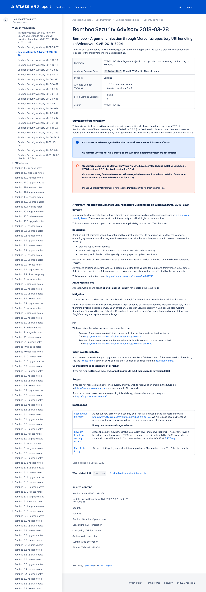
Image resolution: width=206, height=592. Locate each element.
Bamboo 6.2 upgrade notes (28, 438)
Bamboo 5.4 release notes (28, 569)
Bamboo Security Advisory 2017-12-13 (38, 60)
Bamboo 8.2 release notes (28, 298)
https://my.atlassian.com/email (91, 388)
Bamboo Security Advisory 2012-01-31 (38, 122)
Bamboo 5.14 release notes (28, 472)
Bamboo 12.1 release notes (28, 168)
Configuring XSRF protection (87, 524)
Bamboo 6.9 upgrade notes (28, 371)
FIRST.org (170, 438)
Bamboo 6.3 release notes (28, 424)
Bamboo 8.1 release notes (27, 308)
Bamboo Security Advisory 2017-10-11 (38, 64)
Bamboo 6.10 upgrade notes (29, 361)
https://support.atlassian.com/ (90, 396)
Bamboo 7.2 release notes (27, 327)
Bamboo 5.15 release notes (28, 462)
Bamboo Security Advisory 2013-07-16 (38, 98)
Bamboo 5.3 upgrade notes (28, 583)
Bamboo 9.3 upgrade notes (28, 259)
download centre (164, 360)
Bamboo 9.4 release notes (28, 245)
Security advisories (25, 27)
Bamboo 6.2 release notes (28, 433)
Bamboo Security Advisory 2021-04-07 (38, 47)
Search (180, 7)
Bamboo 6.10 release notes (28, 356)
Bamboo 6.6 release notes (28, 395)
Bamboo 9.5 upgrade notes (28, 240)
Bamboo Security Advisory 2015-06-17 (38, 89)
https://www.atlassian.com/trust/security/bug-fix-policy (121, 416)
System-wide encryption (85, 536)
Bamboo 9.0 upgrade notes (28, 293)
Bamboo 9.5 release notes (28, 235)
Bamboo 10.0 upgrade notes (29, 221)
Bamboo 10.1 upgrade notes (29, 211)
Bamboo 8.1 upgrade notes (28, 313)
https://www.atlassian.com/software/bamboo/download (113, 336)
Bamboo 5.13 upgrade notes (29, 487)
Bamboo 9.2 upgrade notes (28, 269)
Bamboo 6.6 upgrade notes (28, 400)
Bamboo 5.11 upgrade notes (29, 506)
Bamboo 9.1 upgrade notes (28, 284)
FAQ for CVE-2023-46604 (86, 547)
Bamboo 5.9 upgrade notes (28, 525)
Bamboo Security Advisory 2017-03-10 (38, 69)
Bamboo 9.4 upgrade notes (28, 250)
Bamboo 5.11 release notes (28, 501)
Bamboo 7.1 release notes (27, 337)
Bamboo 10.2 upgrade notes (29, 201)
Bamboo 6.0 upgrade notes (28, 458)
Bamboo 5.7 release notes (28, 540)
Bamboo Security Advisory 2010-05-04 (38, 137)
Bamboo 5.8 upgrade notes (28, 535)
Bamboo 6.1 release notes (27, 443)
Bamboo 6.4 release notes (28, 414)
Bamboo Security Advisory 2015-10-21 (38, 84)
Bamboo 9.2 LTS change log (29, 274)
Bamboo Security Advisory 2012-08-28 (38, 113)
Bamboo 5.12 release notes (28, 491)
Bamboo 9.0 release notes (28, 288)
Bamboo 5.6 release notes (28, 549)
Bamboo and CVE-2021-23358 (88, 493)
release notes (87, 360)
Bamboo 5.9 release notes (28, 520)
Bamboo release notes (24, 19)
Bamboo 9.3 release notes (28, 255)
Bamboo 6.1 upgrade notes (28, 448)
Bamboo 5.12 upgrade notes (29, 496)
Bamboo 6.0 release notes (28, 453)
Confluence (89, 565)
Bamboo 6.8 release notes (28, 375)
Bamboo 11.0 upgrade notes (29, 192)
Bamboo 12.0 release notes (28, 177)
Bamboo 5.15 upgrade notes (29, 467)
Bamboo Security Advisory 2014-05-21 (38, 103)
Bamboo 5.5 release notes (28, 559)
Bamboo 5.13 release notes (28, 482)
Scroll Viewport (105, 565)
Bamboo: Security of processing (89, 519)
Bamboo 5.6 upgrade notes (28, 554)
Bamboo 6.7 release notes (28, 385)
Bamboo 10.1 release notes (28, 206)
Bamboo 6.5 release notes (28, 404)
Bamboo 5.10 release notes (28, 511)
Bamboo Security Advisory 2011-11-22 (38, 127)
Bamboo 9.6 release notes (28, 226)
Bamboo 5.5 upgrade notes (28, 564)
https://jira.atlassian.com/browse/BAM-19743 (129, 276)
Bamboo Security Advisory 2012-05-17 (38, 118)
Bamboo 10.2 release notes (28, 197)
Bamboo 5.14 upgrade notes (29, 477)
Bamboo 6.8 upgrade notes (28, 380)
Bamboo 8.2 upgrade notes (28, 303)
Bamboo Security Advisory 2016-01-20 (38, 79)
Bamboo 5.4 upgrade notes (28, 574)
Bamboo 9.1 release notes (27, 279)
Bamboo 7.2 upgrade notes (28, 332)
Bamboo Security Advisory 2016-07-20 (38, 74)
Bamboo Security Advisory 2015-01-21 (38, 93)
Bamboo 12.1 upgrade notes (29, 172)
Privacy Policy (135, 582)
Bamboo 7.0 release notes (27, 346)
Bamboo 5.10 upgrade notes (29, 516)
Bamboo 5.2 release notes (28, 588)
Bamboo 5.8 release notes (28, 530)
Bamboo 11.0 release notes (28, 187)
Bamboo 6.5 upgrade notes (28, 409)
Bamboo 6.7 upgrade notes (28, 390)
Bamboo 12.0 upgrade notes (29, 182)
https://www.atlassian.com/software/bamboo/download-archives (118, 343)
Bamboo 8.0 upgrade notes (28, 322)
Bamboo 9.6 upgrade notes (28, 230)
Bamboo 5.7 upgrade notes (28, 545)
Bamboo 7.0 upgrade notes (28, 351)
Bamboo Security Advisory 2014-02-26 (38, 108)
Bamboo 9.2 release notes (28, 264)
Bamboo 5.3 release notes (28, 578)
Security (76, 507)
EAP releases (21, 163)
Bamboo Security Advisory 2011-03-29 (38, 132)
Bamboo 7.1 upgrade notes (28, 342)
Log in (189, 7)
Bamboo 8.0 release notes (28, 317)
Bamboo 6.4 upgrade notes (28, 419)
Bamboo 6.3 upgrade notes (28, 429)
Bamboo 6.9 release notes (28, 366)
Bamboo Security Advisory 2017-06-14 (38, 150)
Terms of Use (153, 582)
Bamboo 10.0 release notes (28, 216)
